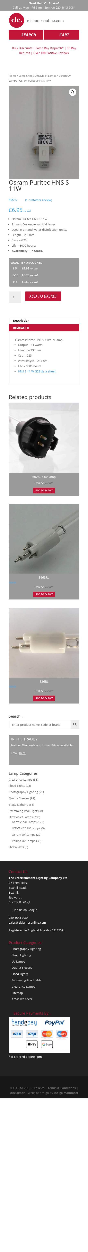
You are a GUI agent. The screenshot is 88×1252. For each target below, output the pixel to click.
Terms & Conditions (62, 1088)
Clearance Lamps (20, 779)
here (22, 753)
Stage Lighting (18, 805)
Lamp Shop (26, 76)
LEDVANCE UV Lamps (26, 828)
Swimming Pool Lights (24, 811)
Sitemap (17, 993)
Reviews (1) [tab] (21, 328)
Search (28, 35)
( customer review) (38, 200)
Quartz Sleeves (19, 798)
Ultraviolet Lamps (45, 76)
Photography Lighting (23, 792)
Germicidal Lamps (24, 822)
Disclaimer (17, 1093)
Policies (39, 1088)
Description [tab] (21, 320)
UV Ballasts (16, 847)
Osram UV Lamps (23, 835)
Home (12, 76)
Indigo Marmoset (66, 1093)
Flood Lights (17, 786)
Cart (64, 35)
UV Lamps (18, 961)
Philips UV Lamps (23, 841)
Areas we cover (22, 999)
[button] (72, 92)
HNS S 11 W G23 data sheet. (37, 371)
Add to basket (43, 296)
